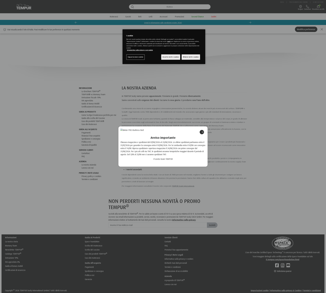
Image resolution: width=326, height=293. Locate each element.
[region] (164, 46)
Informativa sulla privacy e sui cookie (140, 50)
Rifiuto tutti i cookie (191, 57)
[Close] (202, 132)
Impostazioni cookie (135, 57)
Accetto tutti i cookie (171, 57)
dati (168, 41)
